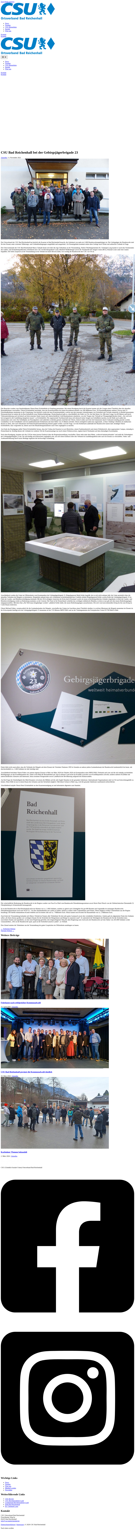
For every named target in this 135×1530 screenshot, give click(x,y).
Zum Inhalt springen (7, 2)
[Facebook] (67, 1321)
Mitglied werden (10, 1488)
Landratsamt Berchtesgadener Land (17, 1503)
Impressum (20, 1524)
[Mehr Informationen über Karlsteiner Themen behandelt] (55, 1148)
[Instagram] (67, 1473)
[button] (67, 35)
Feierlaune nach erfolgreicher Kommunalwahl (21, 1003)
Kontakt (3, 36)
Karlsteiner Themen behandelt (14, 1152)
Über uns (8, 1486)
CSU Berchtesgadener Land (14, 1501)
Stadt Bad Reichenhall (12, 1504)
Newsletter (8, 1490)
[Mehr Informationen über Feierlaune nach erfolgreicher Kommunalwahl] (55, 999)
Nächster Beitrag (7, 931)
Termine (8, 1484)
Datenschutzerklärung (8, 1524)
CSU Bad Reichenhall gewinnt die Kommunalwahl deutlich (26, 1072)
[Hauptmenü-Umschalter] (4, 57)
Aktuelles (4, 158)
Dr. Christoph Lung (11, 1506)
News (7, 1482)
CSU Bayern (9, 1499)
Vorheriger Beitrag (8, 929)
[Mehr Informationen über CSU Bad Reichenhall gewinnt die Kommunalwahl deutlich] (55, 1068)
